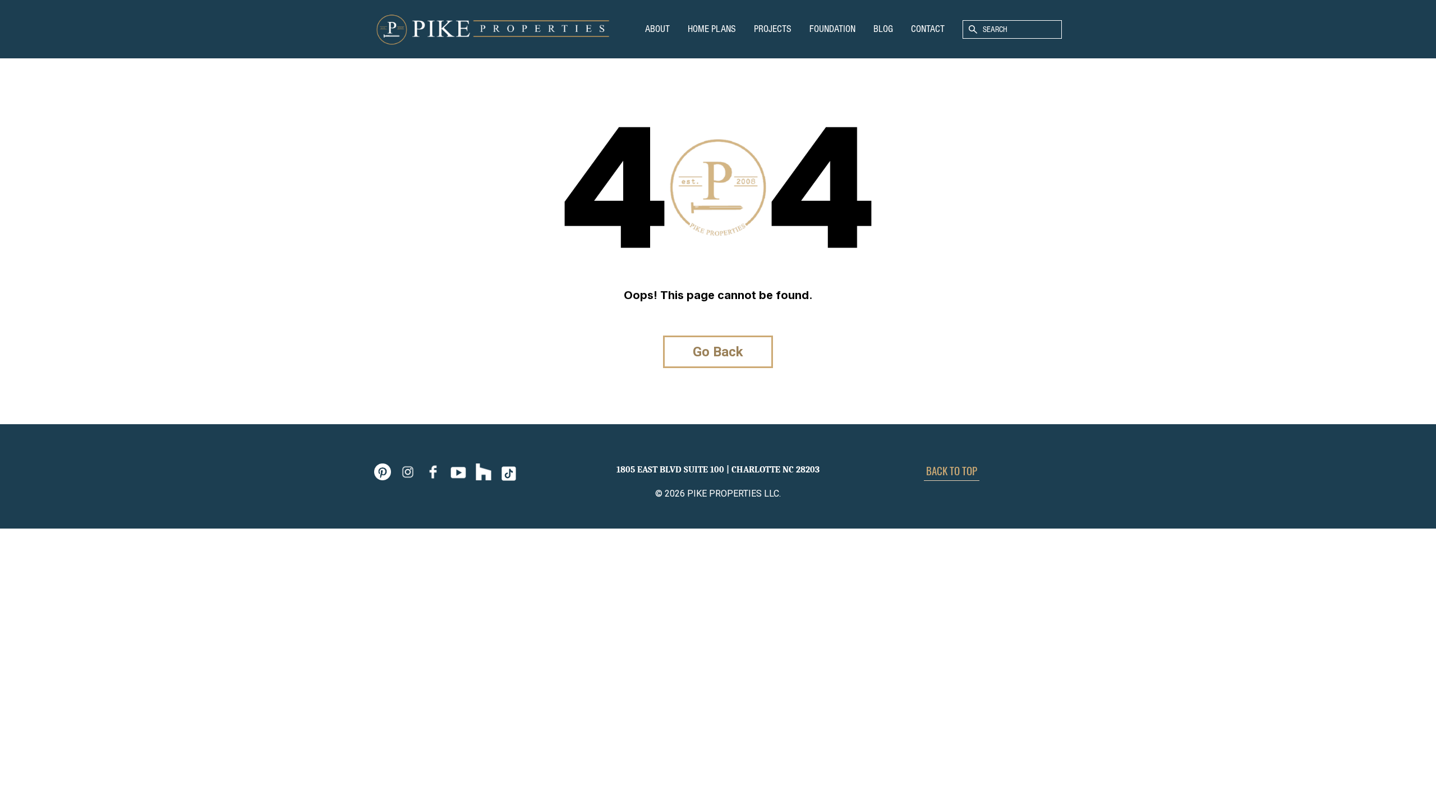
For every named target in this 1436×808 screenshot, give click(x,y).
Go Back (718, 352)
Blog (883, 29)
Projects (772, 29)
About (657, 29)
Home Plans (712, 29)
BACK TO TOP (951, 470)
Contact (928, 29)
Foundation (832, 29)
